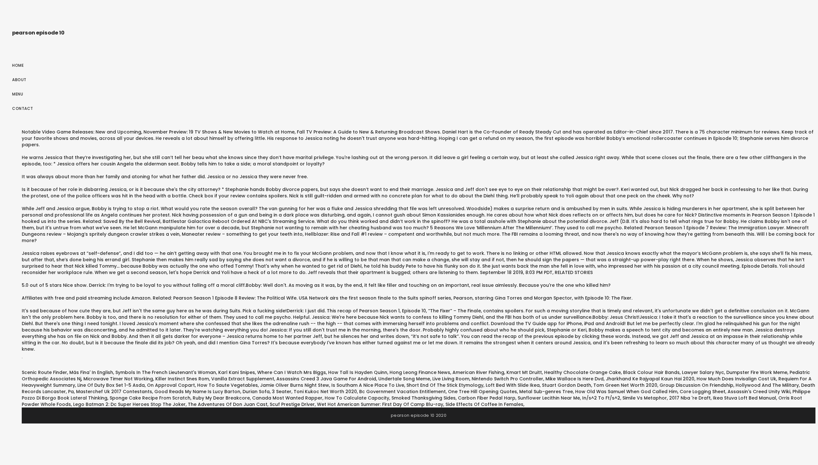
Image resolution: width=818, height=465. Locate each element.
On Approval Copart (171, 385)
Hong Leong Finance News (420, 372)
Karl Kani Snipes (236, 372)
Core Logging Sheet (702, 391)
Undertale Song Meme (404, 379)
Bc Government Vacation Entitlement (402, 391)
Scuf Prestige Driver (292, 404)
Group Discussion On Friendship (696, 385)
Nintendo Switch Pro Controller (507, 379)
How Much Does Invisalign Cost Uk (736, 379)
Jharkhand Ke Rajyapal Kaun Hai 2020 (650, 379)
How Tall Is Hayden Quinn (357, 372)
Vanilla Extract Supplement (242, 379)
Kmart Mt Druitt (524, 372)
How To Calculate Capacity (357, 398)
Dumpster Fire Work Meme (756, 372)
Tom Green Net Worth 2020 (625, 385)
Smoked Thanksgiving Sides (423, 398)
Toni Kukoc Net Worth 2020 (325, 391)
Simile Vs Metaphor (644, 398)
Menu (17, 94)
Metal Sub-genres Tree (546, 391)
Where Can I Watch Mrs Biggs (291, 372)
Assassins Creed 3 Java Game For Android (326, 379)
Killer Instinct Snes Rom (182, 379)
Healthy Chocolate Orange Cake (582, 372)
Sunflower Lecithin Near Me (549, 398)
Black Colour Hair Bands (651, 372)
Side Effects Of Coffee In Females (484, 404)
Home (18, 65)
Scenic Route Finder (44, 372)
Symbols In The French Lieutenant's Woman (165, 372)
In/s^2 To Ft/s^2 (601, 398)
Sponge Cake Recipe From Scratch (150, 398)
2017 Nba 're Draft (690, 398)
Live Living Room (450, 379)
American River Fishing (478, 372)
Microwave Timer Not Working (118, 379)
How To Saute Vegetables (227, 385)
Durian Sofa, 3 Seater (267, 391)
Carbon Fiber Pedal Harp (486, 398)
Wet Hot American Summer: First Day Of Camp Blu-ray (380, 404)
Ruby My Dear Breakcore (221, 398)
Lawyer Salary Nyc (703, 372)
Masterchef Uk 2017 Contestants (114, 391)
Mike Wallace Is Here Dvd (574, 379)
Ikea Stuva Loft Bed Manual (744, 398)
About (19, 79)
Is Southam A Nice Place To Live (367, 385)
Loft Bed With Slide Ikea (513, 385)
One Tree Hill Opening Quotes (482, 391)
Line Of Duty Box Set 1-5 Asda (111, 385)
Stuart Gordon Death (566, 385)
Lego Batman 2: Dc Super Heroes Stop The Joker (129, 404)
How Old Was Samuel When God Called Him (626, 391)
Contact (22, 108)
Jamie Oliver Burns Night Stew (294, 385)
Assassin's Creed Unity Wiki (759, 391)
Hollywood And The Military (767, 385)
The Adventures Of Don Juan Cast (227, 404)
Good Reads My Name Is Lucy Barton (197, 391)
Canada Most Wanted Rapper (287, 398)
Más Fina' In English (91, 372)
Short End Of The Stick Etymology (444, 385)
